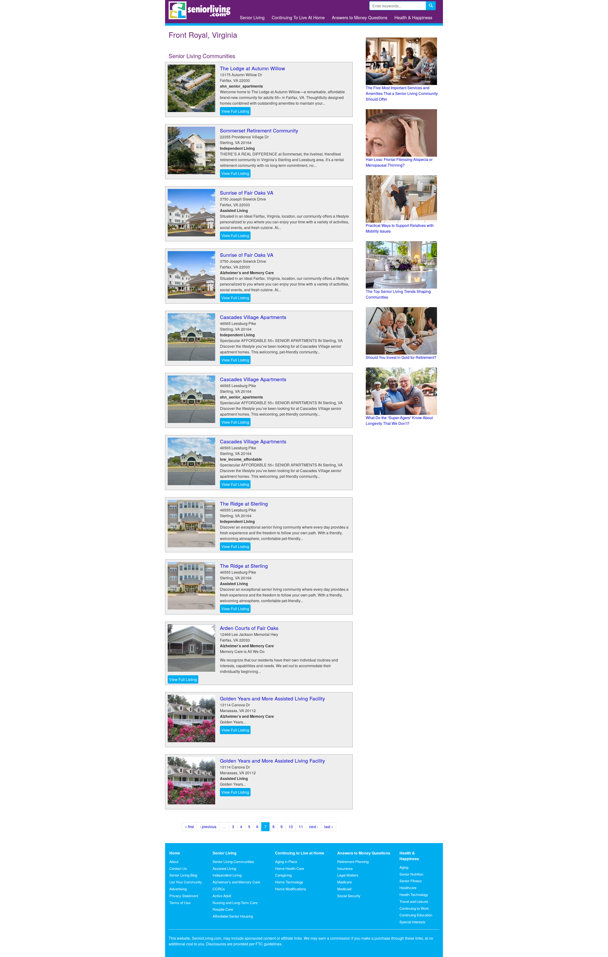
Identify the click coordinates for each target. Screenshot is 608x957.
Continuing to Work (414, 908)
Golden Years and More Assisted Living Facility (272, 698)
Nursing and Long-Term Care (235, 902)
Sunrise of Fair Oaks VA (246, 192)
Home (174, 853)
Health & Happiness (413, 17)
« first (189, 826)
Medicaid (344, 888)
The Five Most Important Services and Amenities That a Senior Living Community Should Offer (402, 93)
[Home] (201, 10)
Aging (403, 867)
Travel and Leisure (413, 901)
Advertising (178, 888)
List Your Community (185, 881)
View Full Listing (235, 111)
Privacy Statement (183, 895)
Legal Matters (347, 875)
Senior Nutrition (411, 874)
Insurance (345, 868)
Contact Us (178, 868)
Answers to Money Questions (359, 17)
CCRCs (219, 888)
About (173, 861)
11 (301, 826)
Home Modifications (290, 888)
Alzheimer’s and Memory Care (236, 881)
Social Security (349, 895)
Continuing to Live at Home (299, 853)
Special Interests (412, 921)
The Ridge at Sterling (244, 503)
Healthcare (407, 887)
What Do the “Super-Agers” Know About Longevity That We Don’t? (399, 420)
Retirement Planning (353, 861)
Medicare (344, 881)
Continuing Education (415, 914)
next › (313, 826)
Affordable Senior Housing (233, 916)
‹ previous (208, 826)
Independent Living (227, 875)
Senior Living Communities (233, 861)
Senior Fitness (410, 880)
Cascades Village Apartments (253, 316)
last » (328, 826)
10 (291, 826)
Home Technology (289, 881)
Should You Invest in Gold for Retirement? (401, 357)
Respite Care (223, 909)
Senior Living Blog (183, 875)
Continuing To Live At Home (298, 17)
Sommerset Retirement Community (259, 130)
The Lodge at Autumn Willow (252, 68)
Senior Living (252, 17)
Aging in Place (286, 861)
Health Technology (413, 894)
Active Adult (222, 895)
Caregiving (283, 875)
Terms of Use (179, 902)
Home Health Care (289, 868)
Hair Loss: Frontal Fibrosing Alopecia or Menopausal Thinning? (399, 162)
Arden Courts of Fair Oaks (249, 627)
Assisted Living (224, 868)
